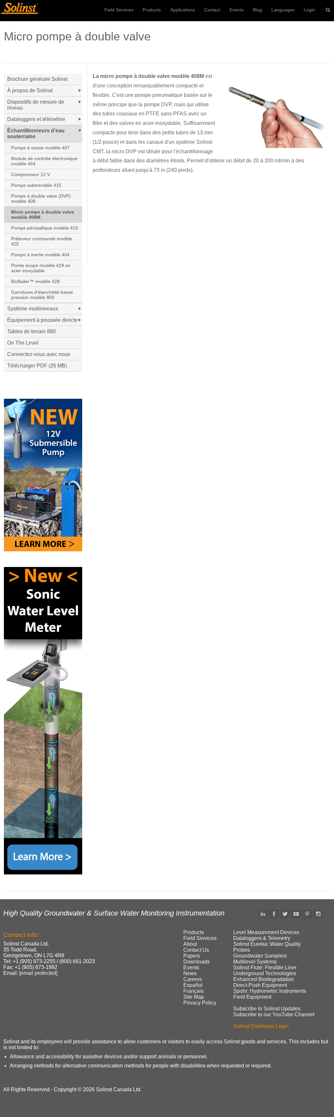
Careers (192, 979)
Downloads (196, 961)
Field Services (118, 9)
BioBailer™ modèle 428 (35, 281)
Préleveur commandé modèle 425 (41, 241)
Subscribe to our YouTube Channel (273, 1014)
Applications (182, 9)
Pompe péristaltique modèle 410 (44, 228)
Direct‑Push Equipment (260, 985)
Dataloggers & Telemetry (261, 938)
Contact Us (196, 950)
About (190, 944)
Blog (257, 9)
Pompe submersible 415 (36, 185)
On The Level (22, 343)
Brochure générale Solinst (37, 79)
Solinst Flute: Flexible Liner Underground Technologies (264, 970)
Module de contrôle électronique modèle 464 (44, 161)
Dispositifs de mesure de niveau (35, 105)
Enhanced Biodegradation (263, 979)
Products (152, 9)
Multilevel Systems (255, 961)
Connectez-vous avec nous (38, 354)
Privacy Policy (199, 1002)
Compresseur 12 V (30, 174)
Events (237, 9)
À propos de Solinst (30, 90)
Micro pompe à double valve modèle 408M (42, 214)
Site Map (193, 997)
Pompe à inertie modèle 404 (40, 254)
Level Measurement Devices (266, 932)
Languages (283, 9)
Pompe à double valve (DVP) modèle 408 (41, 198)
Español (193, 985)
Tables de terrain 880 (31, 331)
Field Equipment (252, 997)
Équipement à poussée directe (42, 320)
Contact (212, 9)
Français (193, 991)
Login (309, 9)
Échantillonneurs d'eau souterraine (36, 133)
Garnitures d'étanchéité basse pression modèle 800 (42, 295)
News (190, 973)
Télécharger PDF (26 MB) (37, 365)
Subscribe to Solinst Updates (266, 1008)
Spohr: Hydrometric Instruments (269, 991)
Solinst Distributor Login (261, 1026)
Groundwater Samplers (260, 956)
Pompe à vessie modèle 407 (40, 147)
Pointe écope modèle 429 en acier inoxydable (40, 268)
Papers (191, 956)
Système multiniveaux (32, 308)
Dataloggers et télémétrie (36, 119)
